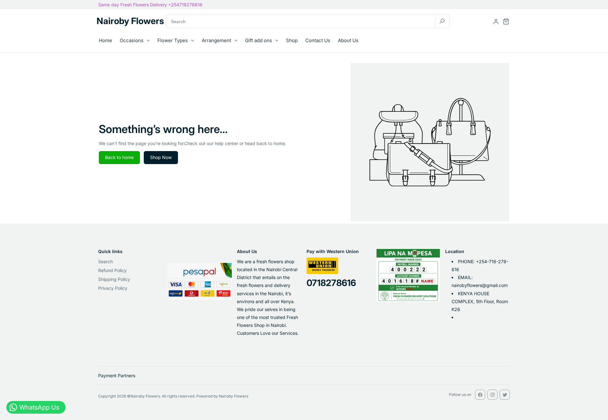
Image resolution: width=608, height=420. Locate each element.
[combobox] (308, 21)
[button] (506, 21)
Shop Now (161, 157)
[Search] (442, 21)
